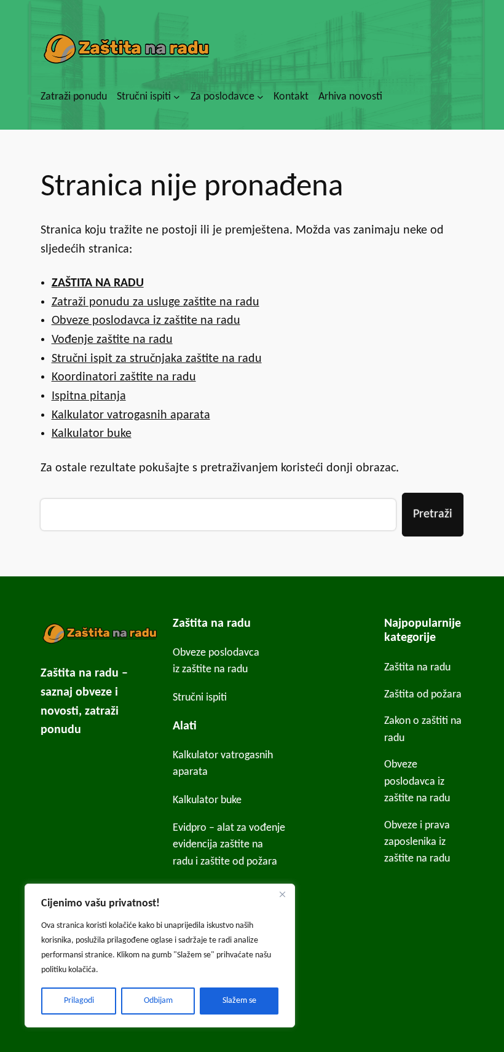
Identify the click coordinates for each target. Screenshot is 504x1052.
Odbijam (158, 1000)
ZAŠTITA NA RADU (98, 283)
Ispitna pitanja (89, 396)
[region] (160, 955)
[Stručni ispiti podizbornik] (176, 96)
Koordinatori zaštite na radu (124, 377)
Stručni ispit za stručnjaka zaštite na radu (157, 359)
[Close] (282, 894)
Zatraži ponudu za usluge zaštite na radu (155, 302)
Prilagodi (79, 1000)
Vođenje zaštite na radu (112, 340)
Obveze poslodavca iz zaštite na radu (146, 321)
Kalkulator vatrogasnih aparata (131, 415)
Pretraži (432, 514)
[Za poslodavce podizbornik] (260, 96)
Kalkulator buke (92, 434)
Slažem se (239, 1000)
